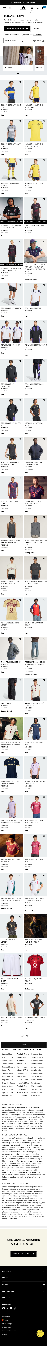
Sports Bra (6, 1070)
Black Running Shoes (37, 1080)
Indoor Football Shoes (23, 1080)
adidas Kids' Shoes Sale (23, 1057)
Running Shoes (37, 1061)
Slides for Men (37, 1077)
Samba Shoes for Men (8, 1073)
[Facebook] (3, 1308)
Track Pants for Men (37, 1089)
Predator (20, 1061)
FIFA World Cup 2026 (23, 1083)
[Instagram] (7, 1308)
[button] (20, 82)
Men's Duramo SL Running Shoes (37, 1093)
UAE (6, 1320)
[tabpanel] (23, 563)
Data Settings (6, 1316)
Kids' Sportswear (8, 1077)
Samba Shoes (7, 1054)
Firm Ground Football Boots (23, 1073)
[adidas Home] (23, 7)
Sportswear (36, 1083)
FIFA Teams (21, 1089)
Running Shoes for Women (37, 1073)
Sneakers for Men (37, 1070)
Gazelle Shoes (7, 1086)
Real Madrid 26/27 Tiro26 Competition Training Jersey (34, 901)
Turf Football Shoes (23, 1067)
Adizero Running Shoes (37, 1067)
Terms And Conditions (9, 1331)
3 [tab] (25, 72)
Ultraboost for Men (37, 1086)
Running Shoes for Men (37, 1054)
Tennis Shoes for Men (8, 1064)
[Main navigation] (4, 8)
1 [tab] (18, 72)
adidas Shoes (36, 1064)
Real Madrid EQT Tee (33, 308)
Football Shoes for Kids (23, 1086)
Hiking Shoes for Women (8, 1089)
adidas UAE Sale (23, 1070)
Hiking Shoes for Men (8, 1057)
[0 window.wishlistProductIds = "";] (9, 8)
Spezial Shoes (7, 1093)
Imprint (4, 1334)
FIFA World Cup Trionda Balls (23, 1096)
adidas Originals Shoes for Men (8, 1061)
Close (36, 28)
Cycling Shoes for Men (8, 1096)
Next (23, 1044)
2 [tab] (22, 72)
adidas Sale (21, 1064)
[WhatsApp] (15, 1308)
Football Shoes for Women (23, 1093)
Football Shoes (23, 1054)
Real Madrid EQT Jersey (10, 345)
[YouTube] (11, 1308)
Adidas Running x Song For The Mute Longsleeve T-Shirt (36, 543)
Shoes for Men (37, 1057)
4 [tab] (28, 72)
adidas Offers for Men (23, 1077)
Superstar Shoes (8, 1080)
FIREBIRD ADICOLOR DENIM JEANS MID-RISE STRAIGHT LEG (35, 664)
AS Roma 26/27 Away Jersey (11, 1018)
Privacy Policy (6, 1327)
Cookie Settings (7, 1323)
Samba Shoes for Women (8, 1067)
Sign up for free (21, 1254)
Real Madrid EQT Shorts (11, 308)
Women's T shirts (37, 1096)
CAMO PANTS (6, 703)
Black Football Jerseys (8, 1083)
